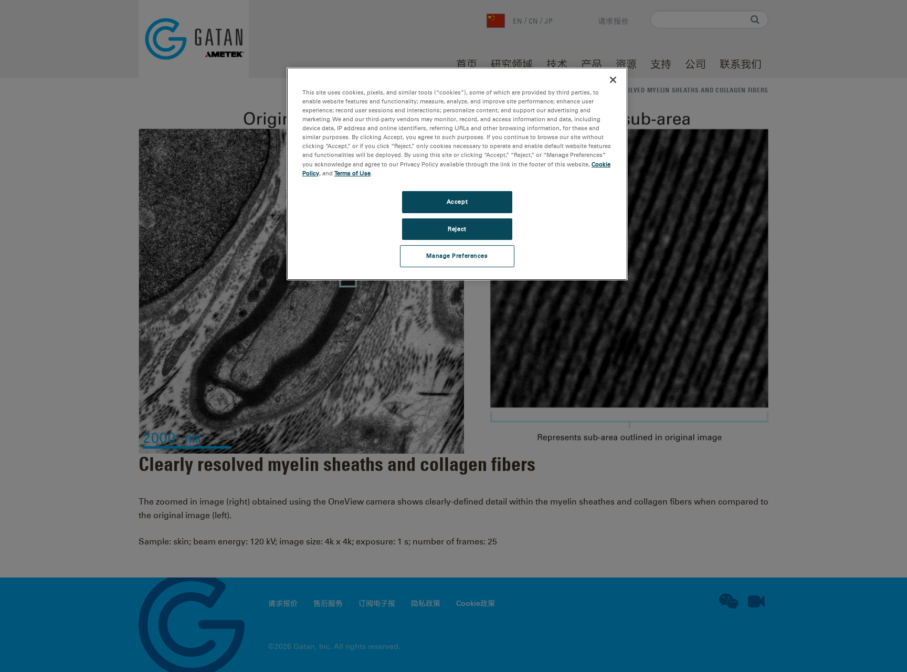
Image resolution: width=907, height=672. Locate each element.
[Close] (613, 79)
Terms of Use (352, 173)
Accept (457, 201)
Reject (457, 229)
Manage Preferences (457, 255)
